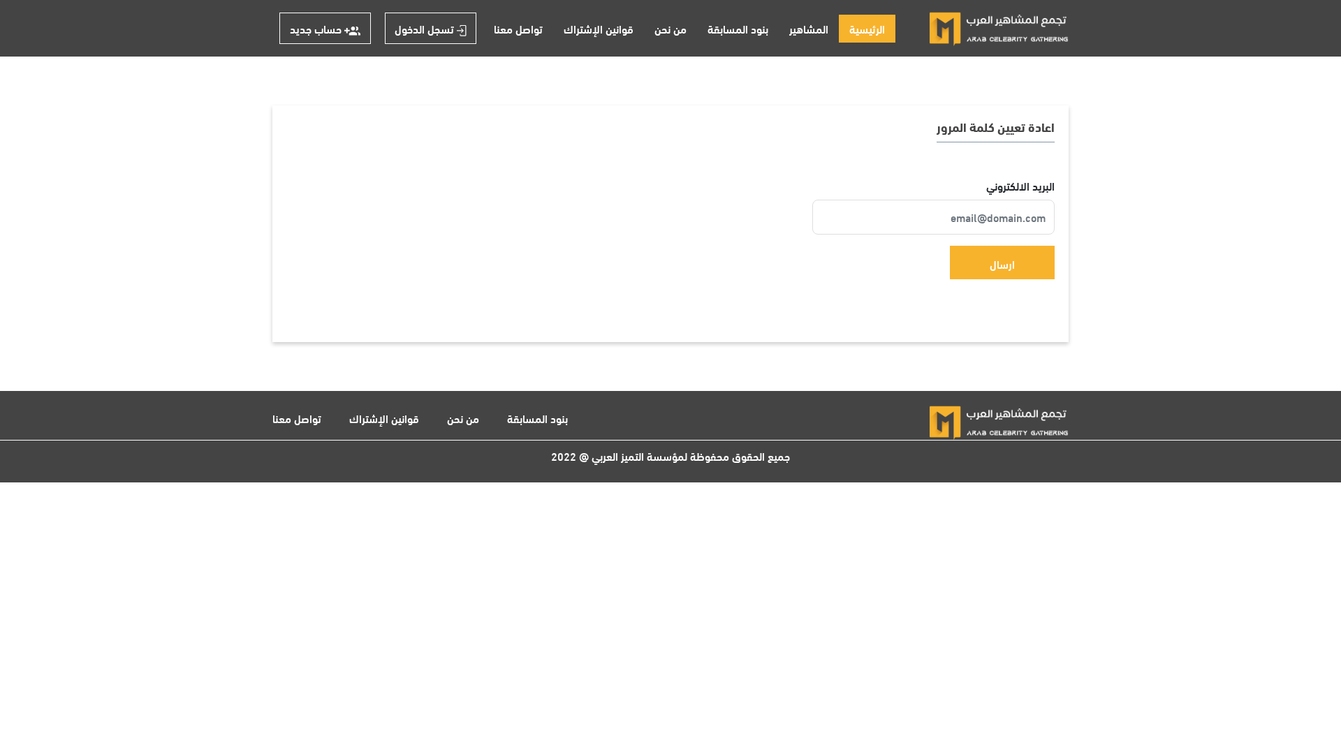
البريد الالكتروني (1019, 185)
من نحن (670, 28)
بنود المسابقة (738, 28)
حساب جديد (317, 28)
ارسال (1002, 263)
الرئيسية (862, 27)
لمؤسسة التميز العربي (639, 455)
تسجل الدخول (426, 28)
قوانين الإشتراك (598, 28)
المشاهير (808, 28)
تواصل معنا (518, 28)
